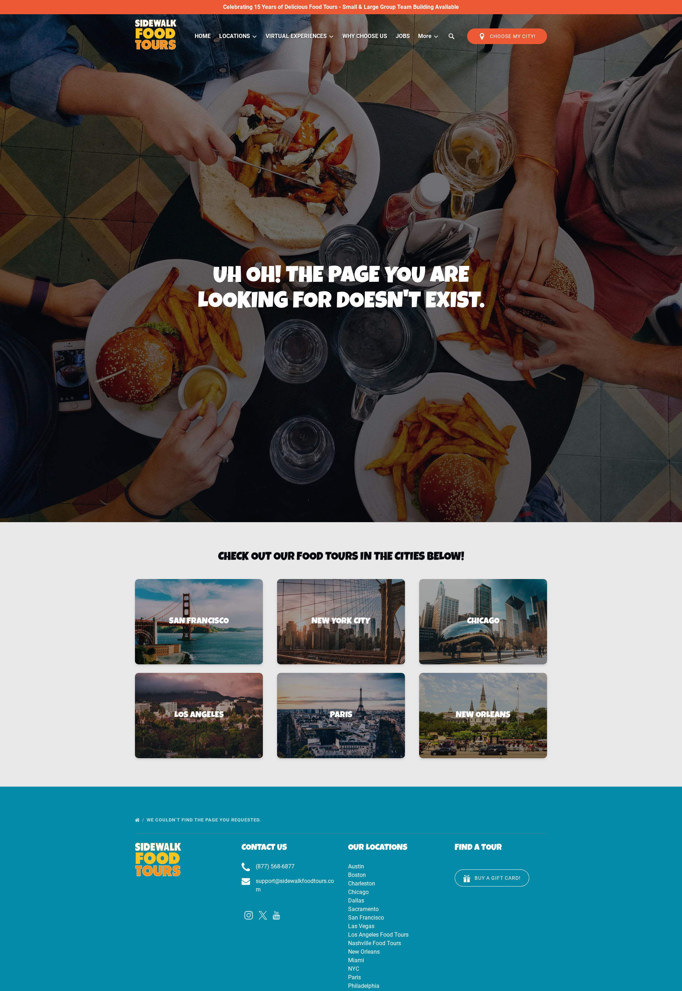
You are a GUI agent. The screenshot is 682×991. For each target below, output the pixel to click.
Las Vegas (361, 926)
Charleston (361, 883)
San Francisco (366, 917)
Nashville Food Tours (374, 943)
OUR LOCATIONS (377, 848)
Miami (356, 960)
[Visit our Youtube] (276, 915)
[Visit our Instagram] (248, 915)
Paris (354, 977)
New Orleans (364, 951)
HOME (203, 36)
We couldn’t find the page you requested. (204, 820)
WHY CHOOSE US (364, 36)
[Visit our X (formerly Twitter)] (263, 915)
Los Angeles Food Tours (378, 934)
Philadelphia (363, 985)
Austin (356, 866)
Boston (357, 875)
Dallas (356, 900)
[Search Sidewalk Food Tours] (451, 36)
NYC (353, 968)
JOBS (403, 36)
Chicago (358, 892)
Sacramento (363, 909)
